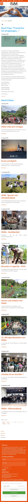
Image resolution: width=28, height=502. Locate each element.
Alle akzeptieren (14, 492)
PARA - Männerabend (11, 408)
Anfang (3, 422)
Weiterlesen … (4, 133)
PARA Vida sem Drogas (12, 126)
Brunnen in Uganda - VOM (13, 266)
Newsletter (3, 433)
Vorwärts (4, 423)
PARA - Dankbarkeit (10, 232)
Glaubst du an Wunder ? (12, 374)
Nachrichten (3, 437)
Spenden (21, 0)
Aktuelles (5, 20)
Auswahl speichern (14, 489)
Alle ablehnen (14, 496)
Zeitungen (3, 435)
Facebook (10, 0)
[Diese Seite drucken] (2, 24)
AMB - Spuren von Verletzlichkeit (9, 196)
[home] (14, 4)
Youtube (15, 0)
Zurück (3, 96)
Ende (8, 423)
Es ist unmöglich (8, 161)
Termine (2, 431)
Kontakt (4, 0)
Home (2, 20)
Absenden (6, 467)
